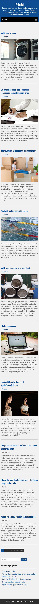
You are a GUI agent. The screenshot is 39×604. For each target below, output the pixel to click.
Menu (4, 19)
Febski (19, 4)
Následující (18, 550)
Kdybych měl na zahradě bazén (14, 210)
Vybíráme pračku (8, 33)
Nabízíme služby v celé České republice (18, 516)
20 (11, 550)
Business (5, 272)
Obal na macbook (8, 325)
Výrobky (5, 37)
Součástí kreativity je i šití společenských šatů (12, 383)
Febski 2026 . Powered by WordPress (19, 601)
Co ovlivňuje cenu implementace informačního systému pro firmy (15, 91)
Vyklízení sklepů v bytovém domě (15, 268)
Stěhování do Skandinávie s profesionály (18, 150)
